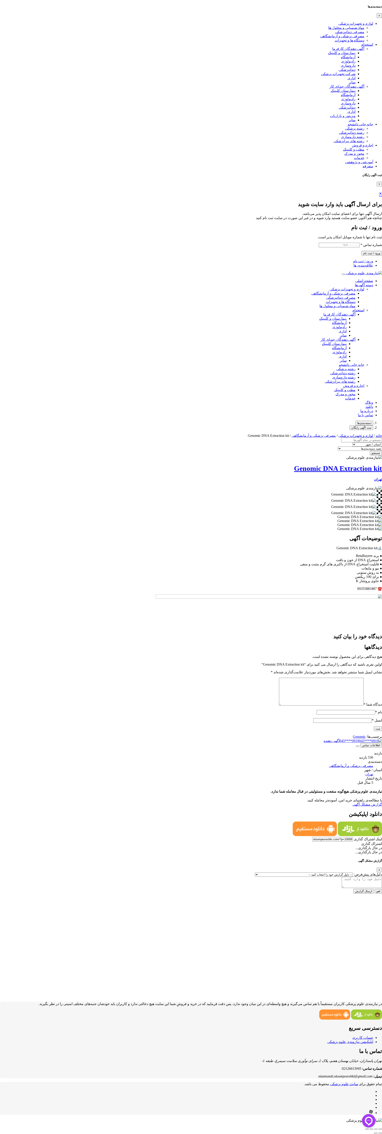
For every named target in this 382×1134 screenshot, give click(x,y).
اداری (351, 78)
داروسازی (348, 65)
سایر (352, 82)
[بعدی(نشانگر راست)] (376, 1133)
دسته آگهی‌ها (364, 285)
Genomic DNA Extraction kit (338, 468)
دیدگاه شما (373, 704)
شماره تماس (371, 245)
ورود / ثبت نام (371, 253)
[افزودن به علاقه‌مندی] (357, 746)
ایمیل (377, 720)
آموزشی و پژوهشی (359, 162)
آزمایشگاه (348, 57)
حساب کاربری (362, 1037)
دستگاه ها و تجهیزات (349, 40)
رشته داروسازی (352, 137)
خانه (379, 435)
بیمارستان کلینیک (343, 91)
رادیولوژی (348, 61)
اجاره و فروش (362, 145)
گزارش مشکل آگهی (367, 804)
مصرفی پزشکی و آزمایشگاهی (342, 36)
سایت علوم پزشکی (344, 1084)
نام (378, 712)
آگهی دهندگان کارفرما (348, 49)
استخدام (367, 44)
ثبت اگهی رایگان (361, 427)
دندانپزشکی (347, 70)
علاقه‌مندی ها (363, 265)
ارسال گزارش (363, 891)
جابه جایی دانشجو (360, 124)
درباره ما (366, 411)
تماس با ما (365, 415)
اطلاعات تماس (371, 745)
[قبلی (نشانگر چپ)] (380, 1133)
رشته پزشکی (354, 128)
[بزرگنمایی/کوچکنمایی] (380, 1129)
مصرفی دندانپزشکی (349, 32)
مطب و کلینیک (353, 149)
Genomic (359, 736)
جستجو (376, 453)
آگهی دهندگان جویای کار (346, 86)
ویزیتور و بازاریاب (342, 116)
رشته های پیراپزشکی (349, 141)
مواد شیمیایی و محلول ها (346, 28)
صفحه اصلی (364, 281)
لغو (378, 891)
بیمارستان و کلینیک (341, 53)
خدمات (359, 158)
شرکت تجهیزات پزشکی (338, 74)
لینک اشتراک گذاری (368, 839)
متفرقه (368, 166)
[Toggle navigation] (343, 274)
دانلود (369, 407)
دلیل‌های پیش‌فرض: (368, 874)
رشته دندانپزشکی (351, 132)
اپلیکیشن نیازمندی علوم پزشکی (350, 1042)
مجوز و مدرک (354, 153)
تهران (378, 479)
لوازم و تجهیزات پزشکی (355, 23)
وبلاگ (369, 402)
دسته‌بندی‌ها (364, 423)
